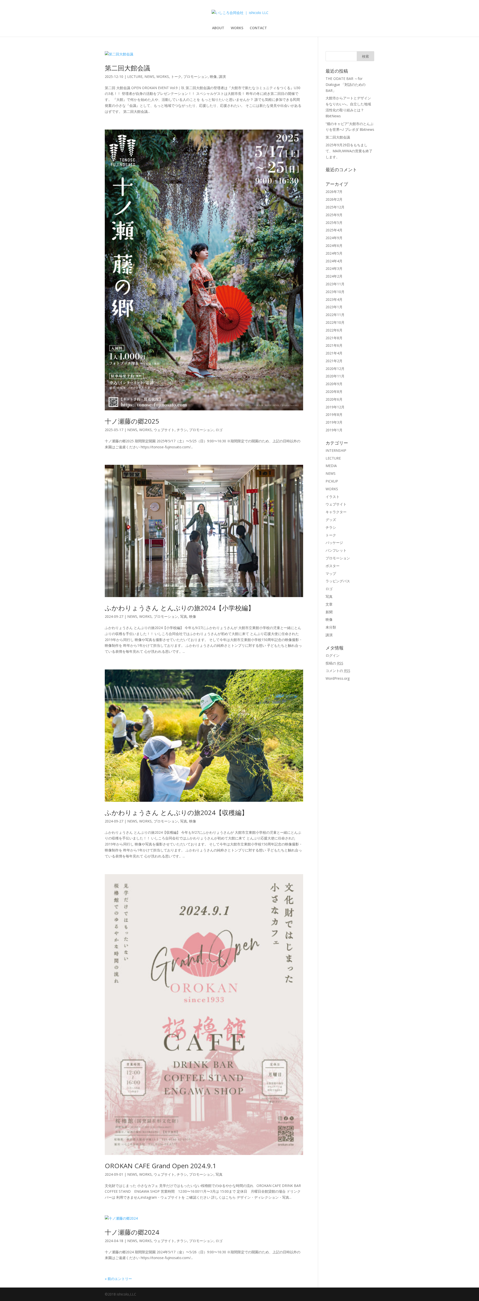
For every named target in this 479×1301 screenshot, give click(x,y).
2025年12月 (335, 207)
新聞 (329, 612)
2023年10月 (335, 291)
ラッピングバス (338, 581)
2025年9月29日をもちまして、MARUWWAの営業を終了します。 (349, 151)
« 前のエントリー (118, 1278)
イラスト (333, 496)
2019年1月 (334, 430)
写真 (183, 616)
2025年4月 (334, 230)
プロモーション (195, 76)
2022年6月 (334, 330)
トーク (176, 76)
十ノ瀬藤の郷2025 (132, 421)
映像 (213, 76)
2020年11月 (335, 376)
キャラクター (336, 511)
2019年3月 (334, 422)
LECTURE (134, 76)
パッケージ (334, 542)
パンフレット (336, 550)
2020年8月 (334, 391)
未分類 (331, 627)
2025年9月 (334, 214)
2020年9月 (334, 383)
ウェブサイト (164, 429)
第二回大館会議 (127, 67)
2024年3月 (334, 268)
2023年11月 (335, 284)
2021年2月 (334, 360)
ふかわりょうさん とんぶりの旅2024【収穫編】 (176, 812)
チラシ (182, 429)
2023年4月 (334, 299)
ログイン (333, 655)
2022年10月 (335, 322)
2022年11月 (335, 314)
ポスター (333, 565)
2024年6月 (334, 245)
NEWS (149, 76)
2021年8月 (334, 337)
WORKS (237, 28)
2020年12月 (335, 368)
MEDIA (331, 465)
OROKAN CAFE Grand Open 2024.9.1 (160, 1165)
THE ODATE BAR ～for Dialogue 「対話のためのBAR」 (345, 84)
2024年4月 (334, 261)
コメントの (338, 670)
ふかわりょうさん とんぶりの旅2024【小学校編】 (179, 607)
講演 (222, 76)
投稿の (334, 663)
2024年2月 (334, 276)
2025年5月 (334, 222)
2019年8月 (334, 414)
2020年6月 (334, 399)
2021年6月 (334, 345)
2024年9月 (334, 237)
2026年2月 (334, 199)
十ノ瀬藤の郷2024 (132, 1232)
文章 (329, 604)
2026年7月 (334, 191)
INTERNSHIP (336, 450)
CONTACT (258, 28)
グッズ (331, 519)
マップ (331, 573)
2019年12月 (335, 407)
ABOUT (218, 28)
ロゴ (219, 429)
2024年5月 (334, 253)
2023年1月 (334, 307)
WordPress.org (338, 678)
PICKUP (332, 481)
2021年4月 (334, 353)
